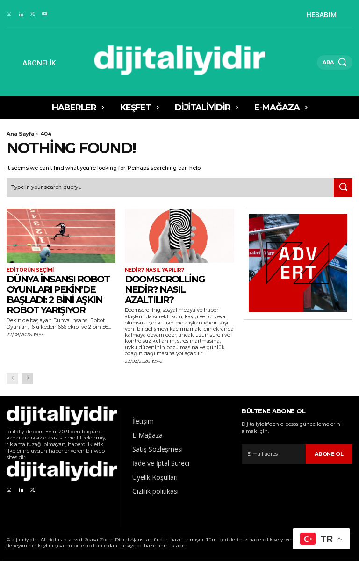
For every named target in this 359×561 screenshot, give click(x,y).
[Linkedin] (20, 14)
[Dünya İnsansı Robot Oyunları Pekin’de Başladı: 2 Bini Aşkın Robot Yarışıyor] (61, 236)
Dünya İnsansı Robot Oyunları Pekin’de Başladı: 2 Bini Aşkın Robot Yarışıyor (58, 294)
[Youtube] (44, 14)
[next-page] (27, 378)
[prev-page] (12, 378)
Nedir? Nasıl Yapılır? (154, 270)
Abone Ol (329, 454)
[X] (32, 14)
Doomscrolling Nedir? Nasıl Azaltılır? (165, 289)
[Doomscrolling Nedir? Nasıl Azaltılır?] (179, 236)
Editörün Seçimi (30, 270)
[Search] (343, 187)
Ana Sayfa (20, 133)
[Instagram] (9, 14)
